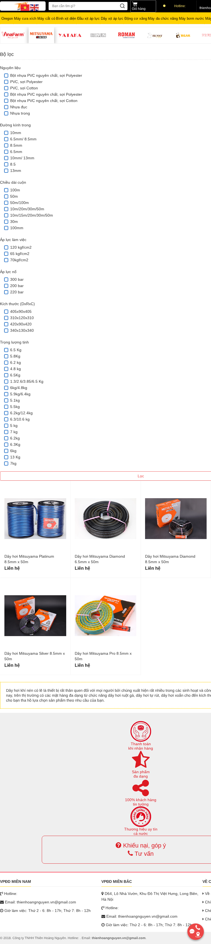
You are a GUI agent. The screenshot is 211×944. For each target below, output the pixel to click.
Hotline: (180, 6)
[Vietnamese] (25, 7)
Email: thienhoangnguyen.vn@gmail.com (40, 902)
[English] (34, 7)
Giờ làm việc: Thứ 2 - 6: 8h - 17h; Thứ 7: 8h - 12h (47, 910)
